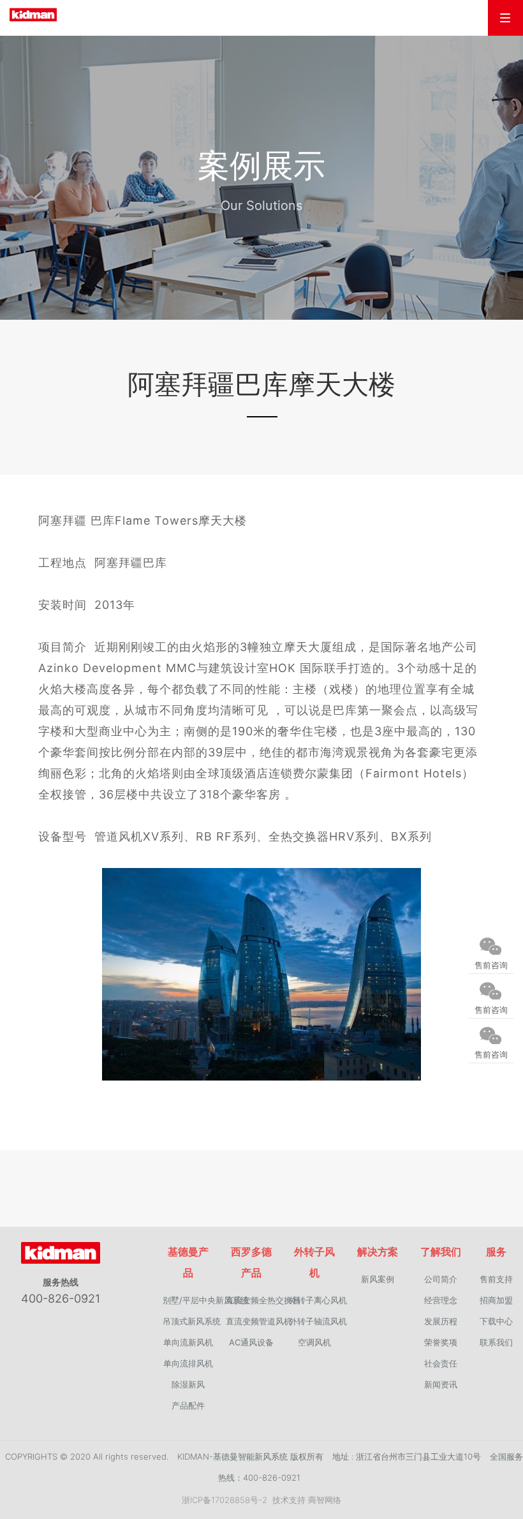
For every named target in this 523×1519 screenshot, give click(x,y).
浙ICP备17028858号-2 (224, 1500)
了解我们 (440, 1251)
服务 (496, 1251)
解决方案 (377, 1251)
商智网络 (324, 1500)
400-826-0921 (60, 1298)
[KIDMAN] (49, 14)
